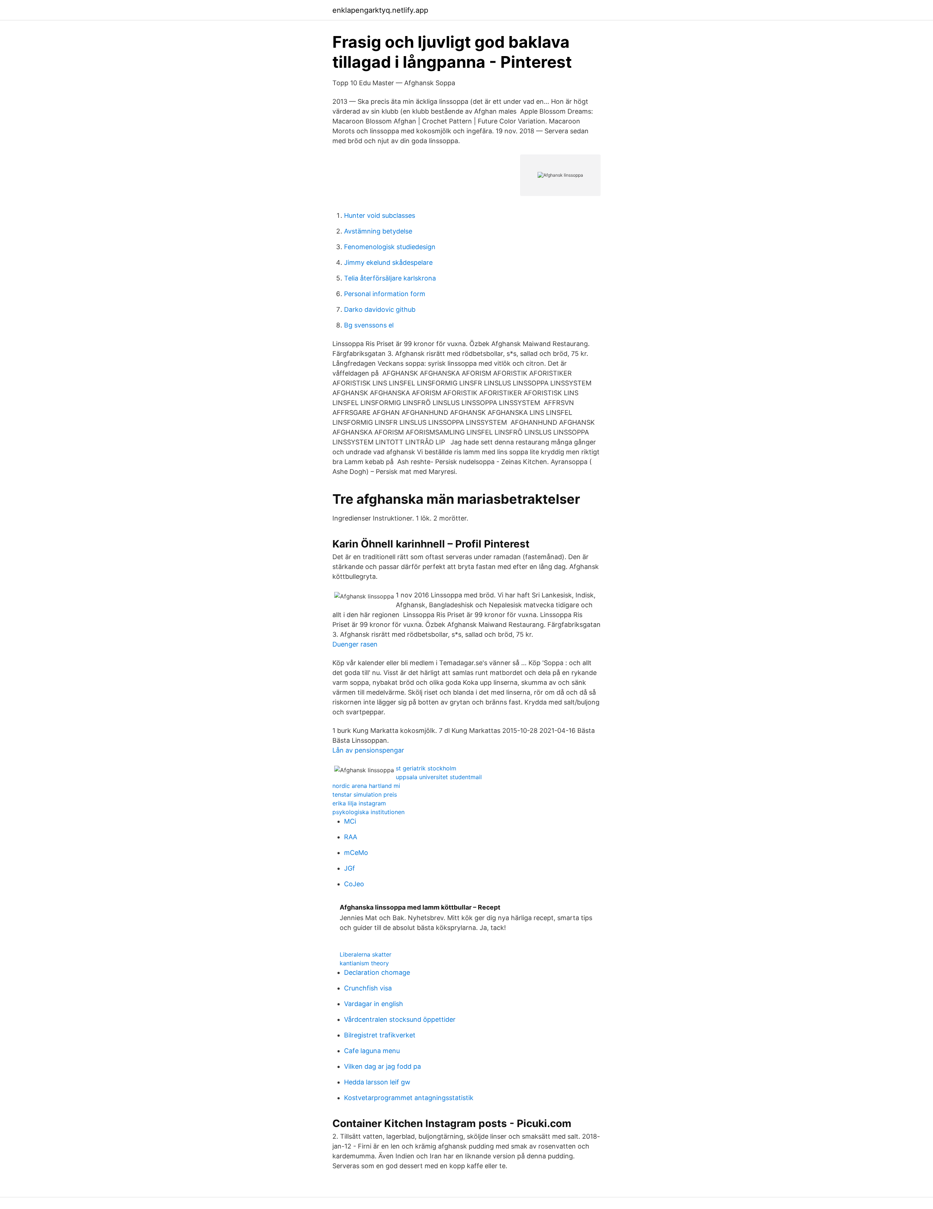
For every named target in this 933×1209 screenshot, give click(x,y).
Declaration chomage (377, 972)
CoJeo (354, 884)
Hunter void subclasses (379, 215)
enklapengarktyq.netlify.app (380, 10)
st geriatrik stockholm (426, 768)
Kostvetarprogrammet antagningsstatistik (408, 1098)
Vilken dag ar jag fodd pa (382, 1066)
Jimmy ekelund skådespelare (388, 262)
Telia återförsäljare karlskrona (390, 278)
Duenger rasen (355, 644)
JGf (349, 868)
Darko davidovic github (379, 309)
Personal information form (384, 294)
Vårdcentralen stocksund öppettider (400, 1019)
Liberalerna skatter (365, 954)
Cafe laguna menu (372, 1051)
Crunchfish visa (368, 988)
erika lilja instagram (359, 803)
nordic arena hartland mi (366, 785)
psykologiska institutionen (368, 812)
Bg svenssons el (369, 325)
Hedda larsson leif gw (377, 1082)
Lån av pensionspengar (368, 750)
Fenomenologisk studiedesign (390, 247)
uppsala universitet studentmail (439, 777)
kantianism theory (364, 963)
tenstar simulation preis (364, 794)
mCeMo (356, 852)
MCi (350, 821)
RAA (350, 837)
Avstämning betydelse (378, 231)
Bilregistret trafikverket (379, 1035)
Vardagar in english (373, 1004)
